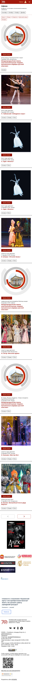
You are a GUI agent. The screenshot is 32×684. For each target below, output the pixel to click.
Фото (14, 117)
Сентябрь (4, 12)
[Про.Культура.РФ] (7, 563)
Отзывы (9, 117)
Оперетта (14, 17)
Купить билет (6, 54)
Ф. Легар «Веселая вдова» (10, 353)
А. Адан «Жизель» (7, 161)
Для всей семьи (23, 17)
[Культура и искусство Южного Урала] (24, 563)
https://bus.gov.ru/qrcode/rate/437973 (10, 670)
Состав (4, 69)
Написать (6, 612)
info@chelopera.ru (6, 633)
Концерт (4, 19)
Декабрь (23, 12)
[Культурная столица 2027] (24, 556)
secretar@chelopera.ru (14, 637)
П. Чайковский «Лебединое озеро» (13, 114)
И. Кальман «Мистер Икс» (10, 455)
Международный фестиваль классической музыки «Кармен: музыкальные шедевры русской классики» (12, 63)
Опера (8, 17)
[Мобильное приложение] (7, 570)
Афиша (21, 2)
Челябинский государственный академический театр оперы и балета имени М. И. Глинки (19, 621)
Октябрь (11, 12)
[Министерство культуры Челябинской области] (7, 556)
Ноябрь (17, 12)
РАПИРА (14, 679)
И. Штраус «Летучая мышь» (11, 257)
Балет (3, 17)
